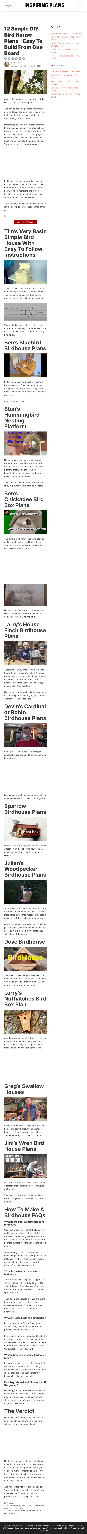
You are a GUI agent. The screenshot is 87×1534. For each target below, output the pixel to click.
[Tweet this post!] (9, 59)
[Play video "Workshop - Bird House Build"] (25, 959)
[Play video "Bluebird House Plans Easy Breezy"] (25, 365)
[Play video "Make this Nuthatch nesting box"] (25, 1022)
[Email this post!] (23, 59)
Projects (10, 1503)
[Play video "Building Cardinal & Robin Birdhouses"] (25, 735)
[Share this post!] (5, 59)
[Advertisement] (43, 17)
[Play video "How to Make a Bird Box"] (25, 1166)
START (8, 6)
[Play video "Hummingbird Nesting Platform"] (25, 443)
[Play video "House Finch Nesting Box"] (25, 653)
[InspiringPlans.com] (44, 5)
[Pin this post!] (16, 59)
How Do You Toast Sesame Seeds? (66, 33)
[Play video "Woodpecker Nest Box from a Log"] (25, 892)
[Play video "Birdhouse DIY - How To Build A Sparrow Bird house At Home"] (25, 829)
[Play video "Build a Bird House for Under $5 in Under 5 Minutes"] (25, 272)
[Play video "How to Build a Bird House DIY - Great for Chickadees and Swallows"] (25, 522)
